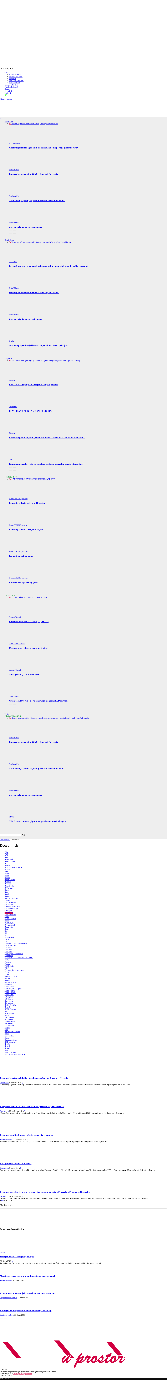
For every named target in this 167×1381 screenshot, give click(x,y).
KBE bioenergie (10, 1042)
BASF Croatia (10, 880)
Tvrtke (7, 714)
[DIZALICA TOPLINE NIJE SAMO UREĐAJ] (21, 405)
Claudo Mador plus (11, 908)
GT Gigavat (9, 997)
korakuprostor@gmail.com (22, 1374)
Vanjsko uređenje (53, 124)
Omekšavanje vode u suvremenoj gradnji (28, 648)
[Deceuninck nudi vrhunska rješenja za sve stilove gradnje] (8, 1131)
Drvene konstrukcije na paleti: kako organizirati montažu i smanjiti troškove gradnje (48, 266)
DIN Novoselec (10, 919)
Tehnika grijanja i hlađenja (71, 361)
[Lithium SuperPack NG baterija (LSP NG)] (21, 615)
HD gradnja (9, 1003)
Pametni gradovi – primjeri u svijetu (26, 529)
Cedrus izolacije (10, 902)
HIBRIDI (40, 479)
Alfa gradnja (9, 859)
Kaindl (7, 1038)
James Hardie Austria (12, 1032)
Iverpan (7, 1028)
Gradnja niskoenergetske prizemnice (24, 718)
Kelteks (7, 1044)
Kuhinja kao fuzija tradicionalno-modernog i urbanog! (25, 1310)
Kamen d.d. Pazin (11, 1040)
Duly (6, 931)
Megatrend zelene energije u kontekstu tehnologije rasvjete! (27, 1276)
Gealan (7, 978)
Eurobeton (8, 952)
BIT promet (9, 888)
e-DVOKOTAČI (31, 479)
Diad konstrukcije (11, 915)
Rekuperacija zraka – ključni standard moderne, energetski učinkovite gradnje (45, 464)
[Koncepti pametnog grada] (21, 549)
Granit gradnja (10, 991)
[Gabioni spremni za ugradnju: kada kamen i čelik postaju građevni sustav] (21, 141)
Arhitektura (9, 122)
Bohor (7, 892)
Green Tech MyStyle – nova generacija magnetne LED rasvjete (38, 701)
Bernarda (8, 882)
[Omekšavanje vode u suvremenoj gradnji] (21, 642)
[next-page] (14, 232)
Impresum (12, 79)
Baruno (7, 878)
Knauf (7, 1050)
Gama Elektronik (15, 696)
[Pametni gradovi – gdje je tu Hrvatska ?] (21, 497)
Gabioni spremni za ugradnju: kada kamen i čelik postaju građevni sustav (43, 148)
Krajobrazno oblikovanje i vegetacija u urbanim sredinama (28, 1293)
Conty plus (8, 910)
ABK (7, 853)
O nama (7, 72)
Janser (7, 1034)
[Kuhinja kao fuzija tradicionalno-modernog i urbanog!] (5, 1306)
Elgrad (7, 939)
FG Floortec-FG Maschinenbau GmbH (19, 958)
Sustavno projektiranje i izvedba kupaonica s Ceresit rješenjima (38, 345)
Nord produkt (14, 196)
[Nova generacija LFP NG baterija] (21, 668)
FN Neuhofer (9, 966)
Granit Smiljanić (10, 993)
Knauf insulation (10, 1052)
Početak (3, 840)
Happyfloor (9, 1001)
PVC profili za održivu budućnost (15, 1163)
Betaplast (8, 884)
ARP (6, 871)
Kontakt (7, 89)
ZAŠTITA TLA (23, 597)
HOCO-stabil (9, 1013)
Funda (7, 974)
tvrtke (8, 840)
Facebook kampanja (16, 81)
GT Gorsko (13, 262)
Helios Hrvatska (10, 1005)
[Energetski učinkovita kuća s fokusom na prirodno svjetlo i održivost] (8, 1102)
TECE (11, 817)
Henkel (11, 341)
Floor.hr (7, 964)
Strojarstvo (8, 358)
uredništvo (13, 407)
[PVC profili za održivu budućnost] (8, 1159)
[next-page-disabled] (5, 1319)
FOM (7, 968)
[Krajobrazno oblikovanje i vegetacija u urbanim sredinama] (5, 1289)
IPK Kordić (9, 1023)
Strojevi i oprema (55, 361)
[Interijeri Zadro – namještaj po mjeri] (18, 1250)
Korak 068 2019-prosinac (18, 499)
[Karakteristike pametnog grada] (21, 576)
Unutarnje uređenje (40, 124)
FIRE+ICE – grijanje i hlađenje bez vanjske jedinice (33, 384)
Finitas (7, 960)
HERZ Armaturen (11, 1009)
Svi (10, 124)
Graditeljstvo (9, 240)
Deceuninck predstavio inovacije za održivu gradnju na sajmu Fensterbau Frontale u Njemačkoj (45, 1192)
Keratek (7, 1046)
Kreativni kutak (14, 83)
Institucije (8, 93)
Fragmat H (8, 972)
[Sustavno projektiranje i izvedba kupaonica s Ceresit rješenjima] (21, 339)
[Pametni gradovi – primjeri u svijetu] (21, 523)
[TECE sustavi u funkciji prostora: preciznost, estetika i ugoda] (21, 815)
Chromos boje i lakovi (12, 906)
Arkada (7, 869)
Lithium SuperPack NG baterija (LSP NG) (29, 621)
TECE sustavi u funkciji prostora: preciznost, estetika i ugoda (37, 821)
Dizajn (13, 124)
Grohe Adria (9, 995)
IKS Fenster (9, 1019)
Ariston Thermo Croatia (13, 867)
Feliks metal (9, 956)
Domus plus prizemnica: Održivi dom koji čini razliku (34, 174)
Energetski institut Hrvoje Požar (16, 943)
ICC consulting (14, 143)
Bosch (7, 894)
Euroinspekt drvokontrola (14, 954)
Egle (6, 935)
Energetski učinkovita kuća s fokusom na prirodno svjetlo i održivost (32, 1106)
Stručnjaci (8, 91)
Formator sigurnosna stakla (14, 970)
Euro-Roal (8, 950)
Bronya (7, 896)
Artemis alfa (9, 874)
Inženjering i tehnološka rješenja (37, 361)
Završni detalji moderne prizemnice (25, 227)
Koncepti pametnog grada (21, 556)
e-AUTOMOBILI (18, 479)
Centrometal (9, 904)
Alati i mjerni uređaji (18, 361)
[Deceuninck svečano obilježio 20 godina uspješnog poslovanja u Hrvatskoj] (8, 1074)
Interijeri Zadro (10, 1021)
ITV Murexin (9, 1026)
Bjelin (7, 890)
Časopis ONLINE (11, 85)
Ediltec (7, 933)
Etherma (12, 380)
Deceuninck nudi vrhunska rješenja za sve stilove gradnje (26, 1135)
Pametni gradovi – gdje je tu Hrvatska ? (28, 503)
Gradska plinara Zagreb (13, 989)
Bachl (7, 876)
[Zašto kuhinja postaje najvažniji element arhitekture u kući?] (21, 194)
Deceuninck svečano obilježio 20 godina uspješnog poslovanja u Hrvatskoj (34, 1078)
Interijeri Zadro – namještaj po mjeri (17, 1256)
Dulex (7, 929)
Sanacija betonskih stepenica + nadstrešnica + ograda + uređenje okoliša (63, 718)
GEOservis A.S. (10, 982)
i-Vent (11, 459)
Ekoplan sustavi (10, 937)
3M (6, 851)
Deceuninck (9, 913)
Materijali (32, 242)
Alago (7, 857)
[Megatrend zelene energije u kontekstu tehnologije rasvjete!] (5, 1272)
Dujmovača (9, 927)
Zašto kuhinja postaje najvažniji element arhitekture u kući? (37, 200)
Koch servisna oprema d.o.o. (15, 1054)
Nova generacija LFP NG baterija (25, 674)
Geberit (7, 980)
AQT (6, 863)
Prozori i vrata (66, 242)
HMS (7, 1011)
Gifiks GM (8, 984)
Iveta (6, 1030)
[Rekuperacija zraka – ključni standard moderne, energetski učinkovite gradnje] (21, 457)
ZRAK (45, 597)
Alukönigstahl (10, 861)
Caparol (7, 900)
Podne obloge (56, 242)
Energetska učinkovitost (20, 242)
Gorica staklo (9, 987)
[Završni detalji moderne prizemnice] (21, 220)
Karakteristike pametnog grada (24, 582)
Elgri (6, 941)
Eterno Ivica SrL (10, 945)
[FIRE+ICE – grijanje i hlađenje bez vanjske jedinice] (21, 378)
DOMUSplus (14, 170)
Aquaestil (8, 865)
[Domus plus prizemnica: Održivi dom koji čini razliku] (21, 168)
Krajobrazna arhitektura (24, 124)
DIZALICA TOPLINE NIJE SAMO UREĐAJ (31, 411)
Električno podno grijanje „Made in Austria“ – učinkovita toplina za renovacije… (47, 437)
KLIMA (14, 597)
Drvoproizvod (10, 925)
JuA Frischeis (9, 1036)
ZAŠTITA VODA (35, 597)
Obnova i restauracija (43, 242)
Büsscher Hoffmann (12, 898)
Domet (7, 921)
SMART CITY (49, 479)
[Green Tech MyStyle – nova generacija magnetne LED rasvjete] (21, 694)
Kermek (7, 1048)
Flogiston (8, 962)
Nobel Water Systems (17, 644)
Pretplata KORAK (15, 77)
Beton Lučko (9, 886)
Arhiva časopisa (15, 75)
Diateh (7, 917)
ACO (7, 855)
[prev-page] (10, 232)
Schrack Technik (15, 617)
